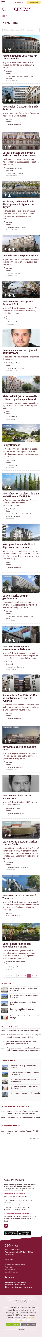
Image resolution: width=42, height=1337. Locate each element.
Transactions (7, 36)
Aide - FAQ (8, 1267)
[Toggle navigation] (2, 2)
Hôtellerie (16, 36)
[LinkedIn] (6, 1227)
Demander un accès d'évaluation (15, 1193)
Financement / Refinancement (11, 924)
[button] (3, 8)
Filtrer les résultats (11, 16)
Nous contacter (10, 1269)
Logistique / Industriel (19, 474)
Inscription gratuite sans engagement (16, 1213)
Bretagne (11, 273)
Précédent (9, 976)
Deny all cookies (28, 1325)
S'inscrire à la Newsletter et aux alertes (18, 1287)
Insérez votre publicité (12, 1249)
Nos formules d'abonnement (15, 1284)
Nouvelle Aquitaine (14, 227)
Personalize (21, 1329)
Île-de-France (12, 124)
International (12, 173)
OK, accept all (13, 1325)
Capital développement (10, 133)
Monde (9, 462)
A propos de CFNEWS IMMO (15, 1265)
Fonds (5, 330)
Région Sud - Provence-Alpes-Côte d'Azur (21, 76)
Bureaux (16, 87)
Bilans (5, 377)
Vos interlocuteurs (11, 1272)
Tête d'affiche (7, 425)
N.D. (7, 915)
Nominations (10, 363)
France (8, 73)
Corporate (20, 368)
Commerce (16, 627)
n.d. (9, 417)
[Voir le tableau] (5, 391)
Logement (14, 967)
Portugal (9, 170)
